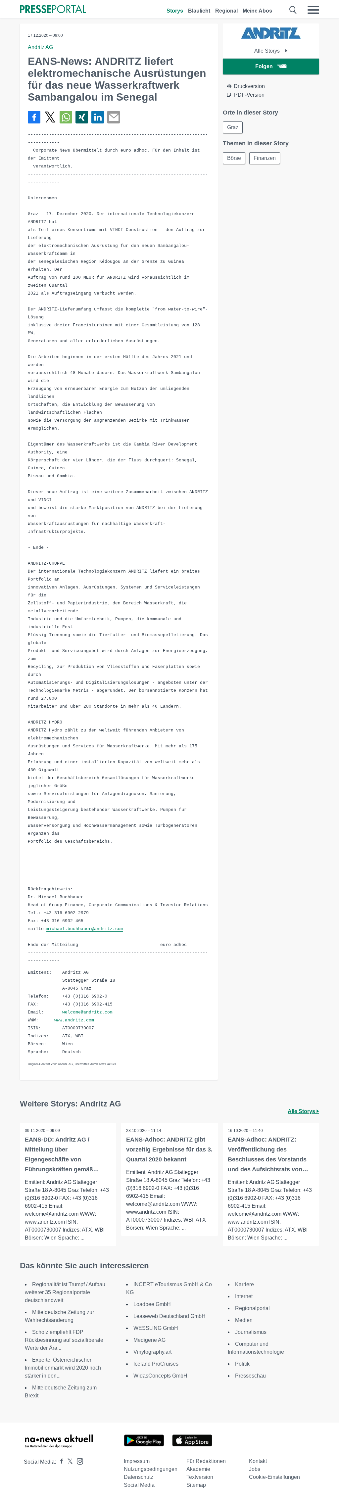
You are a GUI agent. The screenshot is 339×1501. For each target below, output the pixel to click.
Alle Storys (267, 51)
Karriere (244, 1284)
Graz (232, 127)
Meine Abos (257, 11)
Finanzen (265, 158)
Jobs (254, 1469)
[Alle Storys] (271, 37)
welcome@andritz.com (87, 1012)
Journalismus (250, 1332)
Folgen (264, 66)
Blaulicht (199, 11)
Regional (226, 11)
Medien (244, 1320)
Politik (242, 1364)
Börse (234, 158)
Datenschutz (138, 1477)
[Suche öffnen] (293, 10)
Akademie (198, 1469)
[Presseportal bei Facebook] (59, 1462)
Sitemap (196, 1485)
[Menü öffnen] (313, 10)
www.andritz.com (74, 1020)
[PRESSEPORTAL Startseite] (53, 10)
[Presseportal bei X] (68, 1462)
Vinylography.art (152, 1352)
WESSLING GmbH (155, 1328)
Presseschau (250, 1376)
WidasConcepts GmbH (160, 1376)
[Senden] (113, 117)
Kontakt (258, 1461)
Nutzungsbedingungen (150, 1469)
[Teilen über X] (50, 117)
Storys (175, 11)
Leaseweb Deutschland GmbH (169, 1316)
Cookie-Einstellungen (274, 1477)
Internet (244, 1296)
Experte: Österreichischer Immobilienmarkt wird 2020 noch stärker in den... (63, 1368)
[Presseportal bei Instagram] (78, 1461)
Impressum (137, 1461)
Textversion (199, 1477)
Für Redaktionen (206, 1461)
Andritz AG (40, 47)
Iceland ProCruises (155, 1364)
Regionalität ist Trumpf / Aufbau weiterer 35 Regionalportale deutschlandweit (65, 1292)
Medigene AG (149, 1340)
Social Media (139, 1485)
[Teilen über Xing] (81, 117)
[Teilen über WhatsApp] (66, 117)
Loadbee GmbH (152, 1304)
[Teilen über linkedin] (97, 117)
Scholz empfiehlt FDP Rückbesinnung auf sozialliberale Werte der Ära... (64, 1340)
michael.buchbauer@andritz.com (84, 928)
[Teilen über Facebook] (34, 117)
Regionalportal (252, 1308)
